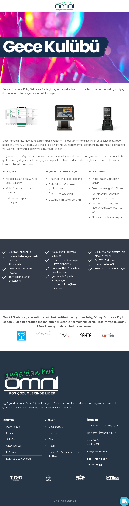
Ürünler (10, 433)
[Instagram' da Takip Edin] (93, 465)
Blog (51, 439)
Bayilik (52, 445)
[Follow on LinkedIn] (97, 465)
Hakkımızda (13, 426)
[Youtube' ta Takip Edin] (100, 465)
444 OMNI (93, 444)
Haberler (54, 433)
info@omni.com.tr (97, 451)
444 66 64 (93, 440)
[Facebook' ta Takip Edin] (89, 465)
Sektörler (11, 439)
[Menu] (4, 6)
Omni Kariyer (13, 445)
